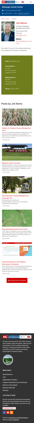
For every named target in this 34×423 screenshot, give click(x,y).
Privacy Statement (13, 420)
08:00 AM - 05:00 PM (23, 13)
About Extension (7, 374)
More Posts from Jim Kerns (17, 280)
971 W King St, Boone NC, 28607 (12, 10)
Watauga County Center (12, 7)
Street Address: (10, 66)
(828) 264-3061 (8, 13)
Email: (7, 61)
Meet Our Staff (5, 18)
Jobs (4, 377)
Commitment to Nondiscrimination (18, 418)
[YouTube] (8, 412)
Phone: (7, 89)
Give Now (5, 390)
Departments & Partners (10, 380)
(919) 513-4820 (14, 89)
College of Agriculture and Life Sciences (15, 382)
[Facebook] (4, 412)
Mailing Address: (10, 77)
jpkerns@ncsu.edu (21, 35)
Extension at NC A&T (9, 388)
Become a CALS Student (10, 385)
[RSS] (11, 412)
